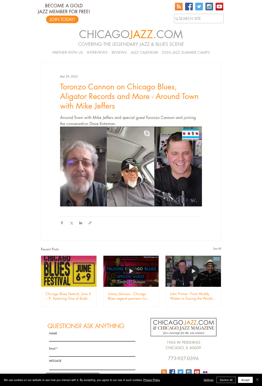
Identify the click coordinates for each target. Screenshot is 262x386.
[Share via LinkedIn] (80, 223)
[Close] (257, 380)
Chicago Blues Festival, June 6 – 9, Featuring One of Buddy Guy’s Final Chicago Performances (68, 296)
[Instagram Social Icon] (209, 6)
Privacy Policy (151, 380)
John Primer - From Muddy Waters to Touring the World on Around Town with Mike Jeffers (191, 296)
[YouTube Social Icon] (219, 6)
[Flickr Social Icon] (205, 372)
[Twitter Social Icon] (199, 6)
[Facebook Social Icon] (189, 6)
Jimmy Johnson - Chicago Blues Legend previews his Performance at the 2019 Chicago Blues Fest (127, 296)
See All (217, 248)
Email (52, 348)
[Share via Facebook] (62, 223)
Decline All (226, 380)
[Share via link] (90, 223)
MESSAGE (55, 361)
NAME (53, 333)
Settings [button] (208, 380)
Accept (245, 380)
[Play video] (131, 166)
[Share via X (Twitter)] (71, 223)
